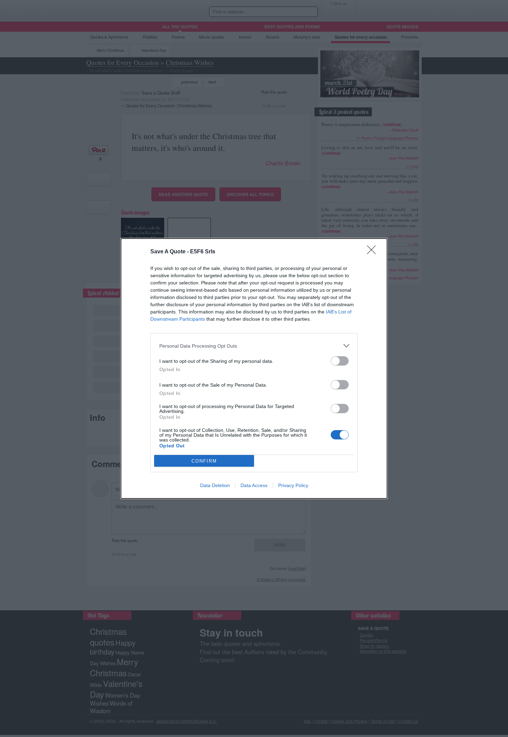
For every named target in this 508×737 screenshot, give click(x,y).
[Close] (373, 252)
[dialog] (254, 368)
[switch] (340, 361)
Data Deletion (215, 485)
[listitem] (254, 345)
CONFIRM (204, 461)
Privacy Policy (293, 485)
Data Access (254, 485)
